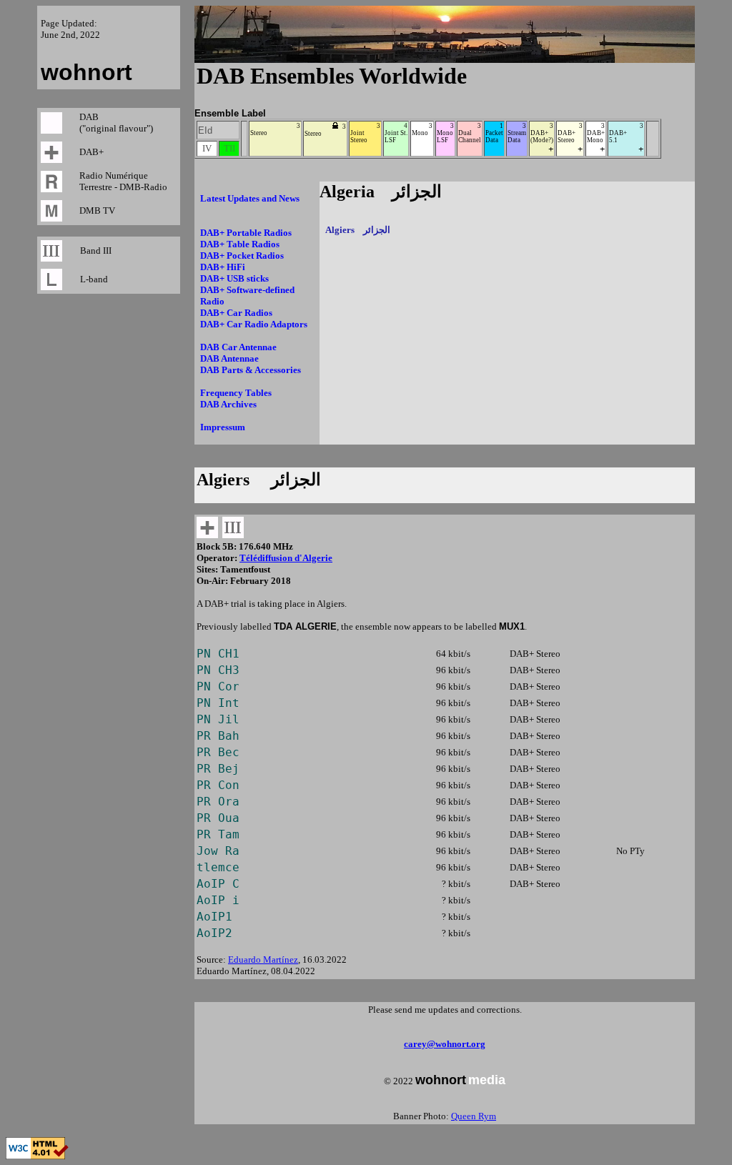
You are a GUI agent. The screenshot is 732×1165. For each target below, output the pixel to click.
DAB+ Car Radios (236, 312)
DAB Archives (228, 404)
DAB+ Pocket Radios (242, 255)
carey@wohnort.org (444, 1043)
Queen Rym (473, 1116)
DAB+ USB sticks (234, 278)
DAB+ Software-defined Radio (247, 295)
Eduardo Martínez (263, 959)
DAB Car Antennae (238, 347)
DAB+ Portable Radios (246, 232)
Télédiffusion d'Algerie (285, 557)
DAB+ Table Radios (240, 244)
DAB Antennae (229, 358)
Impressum (222, 427)
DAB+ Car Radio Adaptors (253, 324)
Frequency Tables (236, 392)
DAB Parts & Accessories (250, 370)
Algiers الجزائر (357, 229)
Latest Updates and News (250, 198)
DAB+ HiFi (222, 267)
